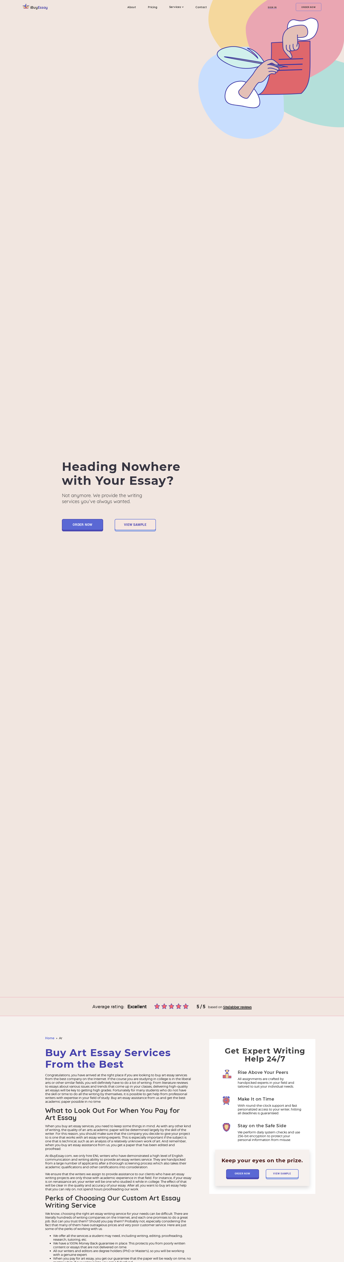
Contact (201, 7)
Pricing (152, 7)
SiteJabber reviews (237, 1007)
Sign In (272, 7)
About (131, 7)
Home (49, 1038)
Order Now (308, 7)
